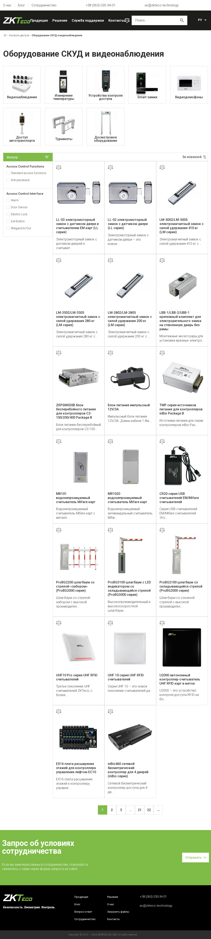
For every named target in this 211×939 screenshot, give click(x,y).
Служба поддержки (88, 20)
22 (149, 810)
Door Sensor (19, 207)
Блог (21, 5)
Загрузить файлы (118, 911)
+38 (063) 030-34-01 (101, 5)
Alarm (15, 200)
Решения (59, 20)
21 (140, 810)
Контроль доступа (19, 35)
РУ (200, 20)
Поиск (182, 20)
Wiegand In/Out (21, 228)
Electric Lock (19, 214)
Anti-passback (20, 180)
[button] (195, 857)
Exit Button (18, 221)
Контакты (116, 20)
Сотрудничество (44, 5)
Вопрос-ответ (83, 911)
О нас (7, 5)
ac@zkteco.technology (162, 5)
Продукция (39, 20)
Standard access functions (28, 173)
